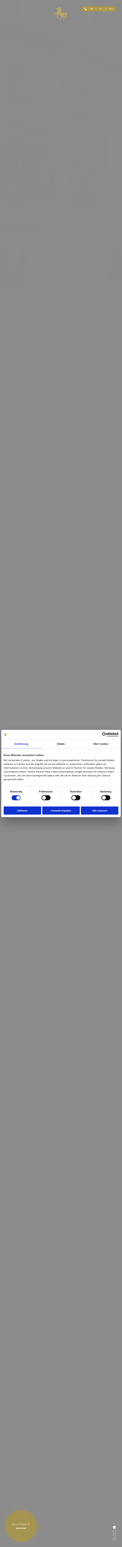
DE (92, 9)
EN (100, 9)
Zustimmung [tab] (21, 744)
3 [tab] (114, 1535)
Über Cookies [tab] (100, 744)
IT (96, 9)
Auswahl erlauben (61, 810)
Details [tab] (61, 744)
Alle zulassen (99, 810)
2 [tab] (114, 1531)
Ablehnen (22, 810)
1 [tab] (114, 1527)
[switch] (46, 797)
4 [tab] (114, 1539)
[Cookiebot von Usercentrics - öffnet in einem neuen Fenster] (104, 734)
